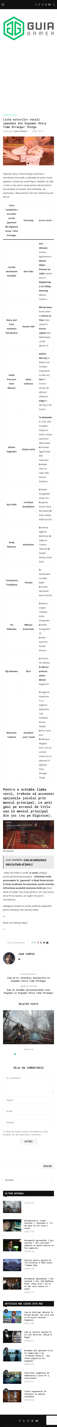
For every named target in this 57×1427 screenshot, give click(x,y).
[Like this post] (34, 942)
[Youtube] (49, 4)
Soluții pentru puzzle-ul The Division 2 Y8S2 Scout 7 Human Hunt (38, 1263)
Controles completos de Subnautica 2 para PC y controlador (36, 1375)
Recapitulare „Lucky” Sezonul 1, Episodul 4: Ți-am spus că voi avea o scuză (38, 1224)
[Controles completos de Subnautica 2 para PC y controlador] (12, 1378)
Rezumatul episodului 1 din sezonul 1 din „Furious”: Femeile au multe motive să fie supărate (39, 1244)
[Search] (53, 4)
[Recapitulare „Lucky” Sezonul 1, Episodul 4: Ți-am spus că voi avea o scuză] (12, 1225)
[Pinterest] (46, 4)
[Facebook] (35, 4)
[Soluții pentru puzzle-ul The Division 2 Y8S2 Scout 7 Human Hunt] (12, 1265)
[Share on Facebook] (38, 942)
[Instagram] (42, 4)
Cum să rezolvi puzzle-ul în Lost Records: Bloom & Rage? (38, 1334)
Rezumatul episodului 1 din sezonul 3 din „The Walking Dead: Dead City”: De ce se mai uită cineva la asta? (38, 1283)
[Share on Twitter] (41, 942)
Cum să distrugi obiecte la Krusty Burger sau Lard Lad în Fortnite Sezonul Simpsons (39, 1316)
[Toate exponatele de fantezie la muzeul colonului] (12, 1396)
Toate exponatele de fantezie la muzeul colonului (35, 1394)
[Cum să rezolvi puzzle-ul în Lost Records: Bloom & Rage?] (12, 1337)
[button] (5, 1032)
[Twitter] (39, 4)
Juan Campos (20, 131)
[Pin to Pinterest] (44, 942)
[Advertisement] (28, 81)
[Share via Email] (47, 942)
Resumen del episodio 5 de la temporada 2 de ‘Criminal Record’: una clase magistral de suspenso (38, 1355)
